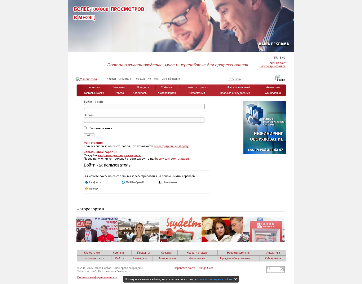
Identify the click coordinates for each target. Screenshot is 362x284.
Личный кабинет (172, 78)
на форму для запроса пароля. (119, 155)
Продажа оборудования (235, 92)
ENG (283, 57)
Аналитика (273, 87)
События (166, 87)
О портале (125, 78)
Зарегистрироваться (273, 66)
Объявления (273, 92)
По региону (234, 79)
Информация (197, 92)
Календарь (140, 92)
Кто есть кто (92, 87)
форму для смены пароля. (172, 158)
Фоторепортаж (167, 92)
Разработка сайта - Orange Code (193, 268)
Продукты (143, 87)
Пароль (89, 115)
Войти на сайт (277, 63)
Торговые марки (94, 92)
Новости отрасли (197, 87)
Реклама (140, 78)
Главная (111, 78)
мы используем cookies (216, 279)
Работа (119, 92)
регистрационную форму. (171, 146)
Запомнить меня (100, 128)
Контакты (153, 78)
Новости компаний (238, 87)
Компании (119, 87)
